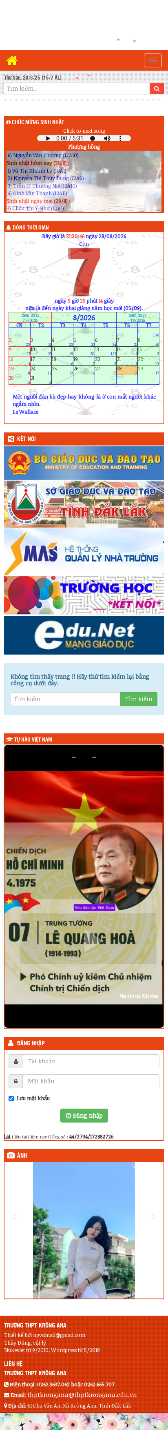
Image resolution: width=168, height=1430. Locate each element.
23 (19, 370)
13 (105, 351)
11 (62, 351)
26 (84, 370)
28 (127, 370)
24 (41, 370)
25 (62, 370)
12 (84, 351)
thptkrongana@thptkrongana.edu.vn (82, 1394)
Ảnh (22, 1156)
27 (105, 370)
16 (19, 360)
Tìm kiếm (138, 699)
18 (62, 360)
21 (127, 360)
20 (105, 360)
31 (41, 380)
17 (41, 360)
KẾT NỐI (26, 439)
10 (41, 351)
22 (148, 360)
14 (127, 351)
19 (84, 360)
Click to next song (84, 130)
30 (19, 380)
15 (148, 351)
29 (148, 370)
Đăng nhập (31, 1044)
